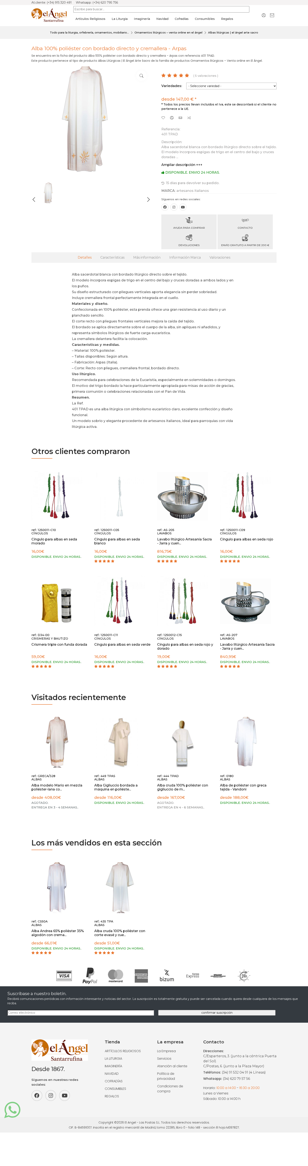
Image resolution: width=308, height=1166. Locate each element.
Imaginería (142, 19)
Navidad (162, 19)
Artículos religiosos (90, 19)
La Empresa (166, 1051)
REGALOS (112, 1096)
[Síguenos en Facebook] (164, 207)
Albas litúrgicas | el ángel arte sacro (233, 32)
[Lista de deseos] (163, 118)
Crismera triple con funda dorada (59, 644)
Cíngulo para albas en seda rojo (246, 539)
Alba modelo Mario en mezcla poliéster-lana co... (56, 787)
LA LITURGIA (113, 1058)
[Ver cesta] (272, 15)
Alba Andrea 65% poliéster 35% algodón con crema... (57, 933)
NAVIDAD (112, 1073)
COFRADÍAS (114, 1081)
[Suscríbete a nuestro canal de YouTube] (182, 207)
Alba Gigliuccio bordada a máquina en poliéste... (116, 787)
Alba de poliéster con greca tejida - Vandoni (243, 787)
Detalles (85, 257)
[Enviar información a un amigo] (180, 118)
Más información (146, 257)
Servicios (164, 1058)
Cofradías (182, 19)
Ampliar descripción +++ (181, 165)
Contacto (245, 227)
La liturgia (120, 19)
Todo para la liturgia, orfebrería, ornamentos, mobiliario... (89, 32)
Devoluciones (189, 245)
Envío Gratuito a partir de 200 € (245, 245)
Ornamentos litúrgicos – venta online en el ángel (168, 32)
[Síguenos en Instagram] (173, 207)
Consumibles (205, 19)
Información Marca (185, 257)
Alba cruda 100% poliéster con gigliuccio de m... (182, 787)
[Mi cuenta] (263, 15)
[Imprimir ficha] (172, 118)
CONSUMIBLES (115, 1088)
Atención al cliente (172, 1066)
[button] (33, 199)
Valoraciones (220, 257)
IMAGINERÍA (113, 1066)
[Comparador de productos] (189, 118)
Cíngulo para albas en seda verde (122, 644)
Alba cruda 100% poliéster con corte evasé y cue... (119, 933)
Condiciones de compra (170, 1089)
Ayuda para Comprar (189, 227)
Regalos (227, 19)
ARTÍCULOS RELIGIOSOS (123, 1051)
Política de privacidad (166, 1076)
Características (112, 257)
